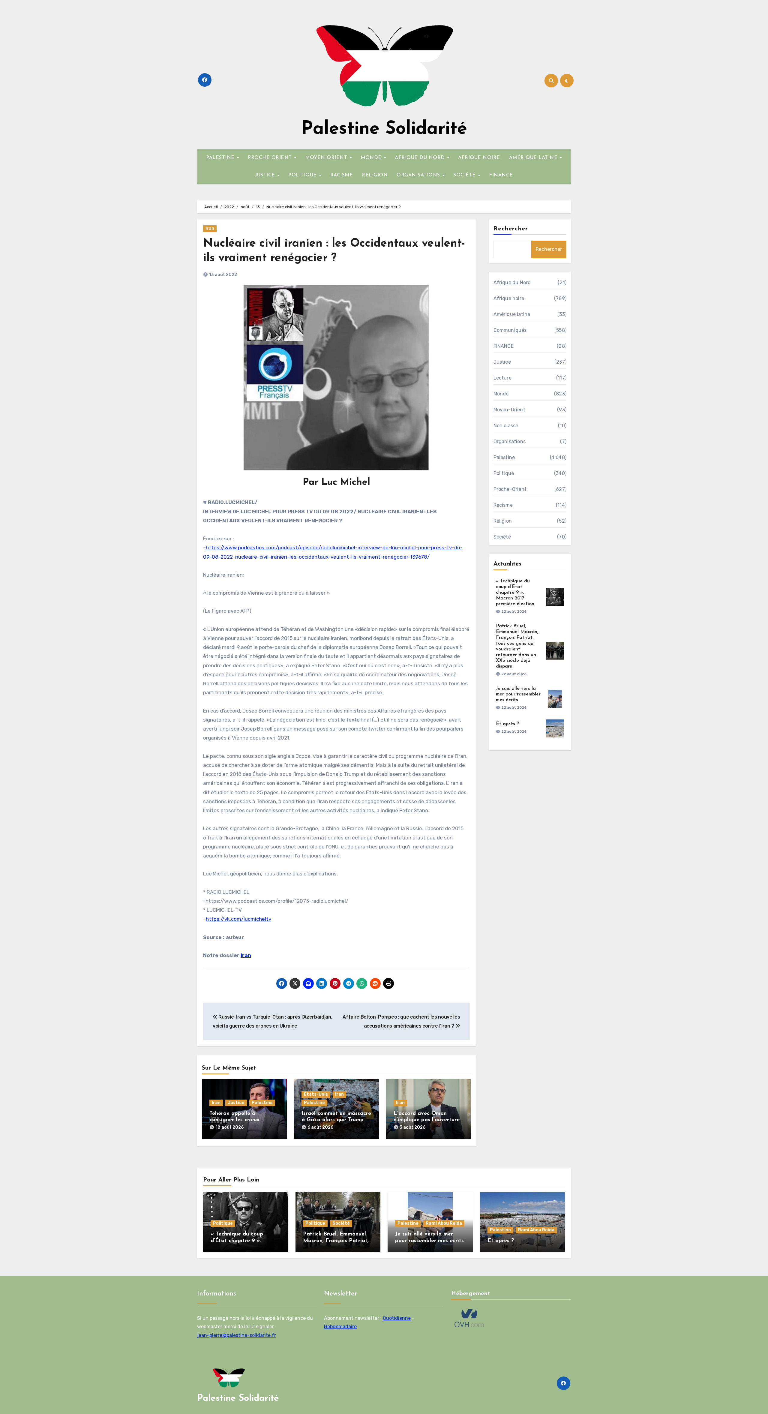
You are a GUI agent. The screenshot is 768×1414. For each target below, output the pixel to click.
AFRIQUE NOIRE (479, 157)
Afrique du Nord (512, 282)
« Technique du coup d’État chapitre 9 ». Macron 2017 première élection (515, 593)
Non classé (506, 425)
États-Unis (316, 1094)
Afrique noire (509, 298)
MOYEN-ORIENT (327, 157)
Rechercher (511, 229)
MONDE (372, 157)
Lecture (503, 378)
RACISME (341, 175)
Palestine (262, 1102)
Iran (210, 228)
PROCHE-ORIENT (270, 157)
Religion (503, 521)
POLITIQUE (303, 175)
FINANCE (501, 175)
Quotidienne (397, 1318)
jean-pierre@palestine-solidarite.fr (236, 1335)
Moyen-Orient (509, 410)
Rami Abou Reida (444, 1223)
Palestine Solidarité (384, 129)
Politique (504, 473)
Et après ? (507, 724)
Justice (236, 1102)
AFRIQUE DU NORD (420, 157)
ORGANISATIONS (419, 175)
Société (502, 537)
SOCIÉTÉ (465, 175)
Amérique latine (512, 314)
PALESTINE (221, 157)
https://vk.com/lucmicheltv (238, 919)
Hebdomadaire (340, 1326)
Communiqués (510, 330)
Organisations (510, 441)
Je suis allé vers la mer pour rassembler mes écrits (518, 694)
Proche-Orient (510, 489)
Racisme (503, 505)
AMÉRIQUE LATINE (534, 157)
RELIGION (375, 175)
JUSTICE (266, 175)
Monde (501, 394)
